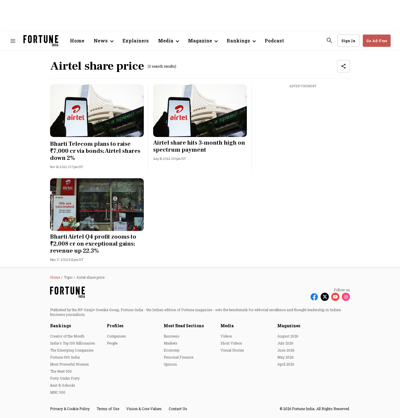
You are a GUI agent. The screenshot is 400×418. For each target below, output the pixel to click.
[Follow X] (325, 297)
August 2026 (287, 336)
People (112, 343)
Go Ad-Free (376, 40)
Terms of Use (108, 408)
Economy (172, 350)
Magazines (288, 325)
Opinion (170, 364)
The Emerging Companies (72, 350)
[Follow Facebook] (314, 297)
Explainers (135, 40)
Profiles (115, 325)
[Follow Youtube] (335, 297)
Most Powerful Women (69, 364)
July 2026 (285, 343)
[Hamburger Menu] (12, 41)
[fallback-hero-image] (97, 110)
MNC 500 (57, 392)
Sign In (348, 40)
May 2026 (285, 357)
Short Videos (231, 343)
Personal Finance (178, 357)
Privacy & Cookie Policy (70, 408)
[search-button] (329, 40)
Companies (116, 336)
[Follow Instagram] (346, 297)
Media (227, 325)
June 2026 (285, 350)
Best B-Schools (62, 385)
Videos (226, 336)
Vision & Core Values (144, 408)
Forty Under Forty (65, 378)
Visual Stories (232, 350)
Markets (170, 343)
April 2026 (285, 364)
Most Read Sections (184, 325)
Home (77, 40)
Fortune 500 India (65, 357)
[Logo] (40, 41)
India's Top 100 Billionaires (72, 343)
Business (172, 336)
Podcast (274, 40)
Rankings (60, 325)
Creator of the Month (67, 336)
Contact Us (178, 408)
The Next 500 (61, 371)
